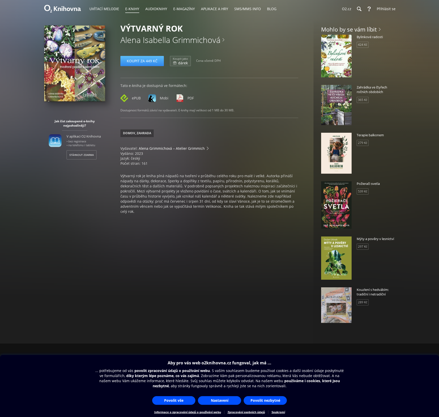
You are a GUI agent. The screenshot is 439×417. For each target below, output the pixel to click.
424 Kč (362, 44)
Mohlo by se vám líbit (349, 29)
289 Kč (362, 302)
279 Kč (362, 143)
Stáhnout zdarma (81, 155)
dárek (180, 61)
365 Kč (362, 100)
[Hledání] (359, 9)
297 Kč (362, 246)
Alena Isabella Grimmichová (170, 39)
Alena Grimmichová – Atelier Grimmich (172, 148)
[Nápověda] (369, 9)
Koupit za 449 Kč (142, 60)
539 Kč (362, 191)
